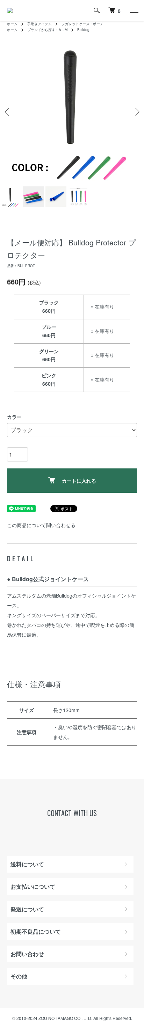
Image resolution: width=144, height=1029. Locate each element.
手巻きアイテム (39, 23)
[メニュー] (133, 10)
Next (136, 112)
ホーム (12, 23)
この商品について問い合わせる (41, 524)
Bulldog (83, 29)
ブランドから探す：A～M (47, 29)
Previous (8, 112)
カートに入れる (79, 480)
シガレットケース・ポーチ (82, 23)
